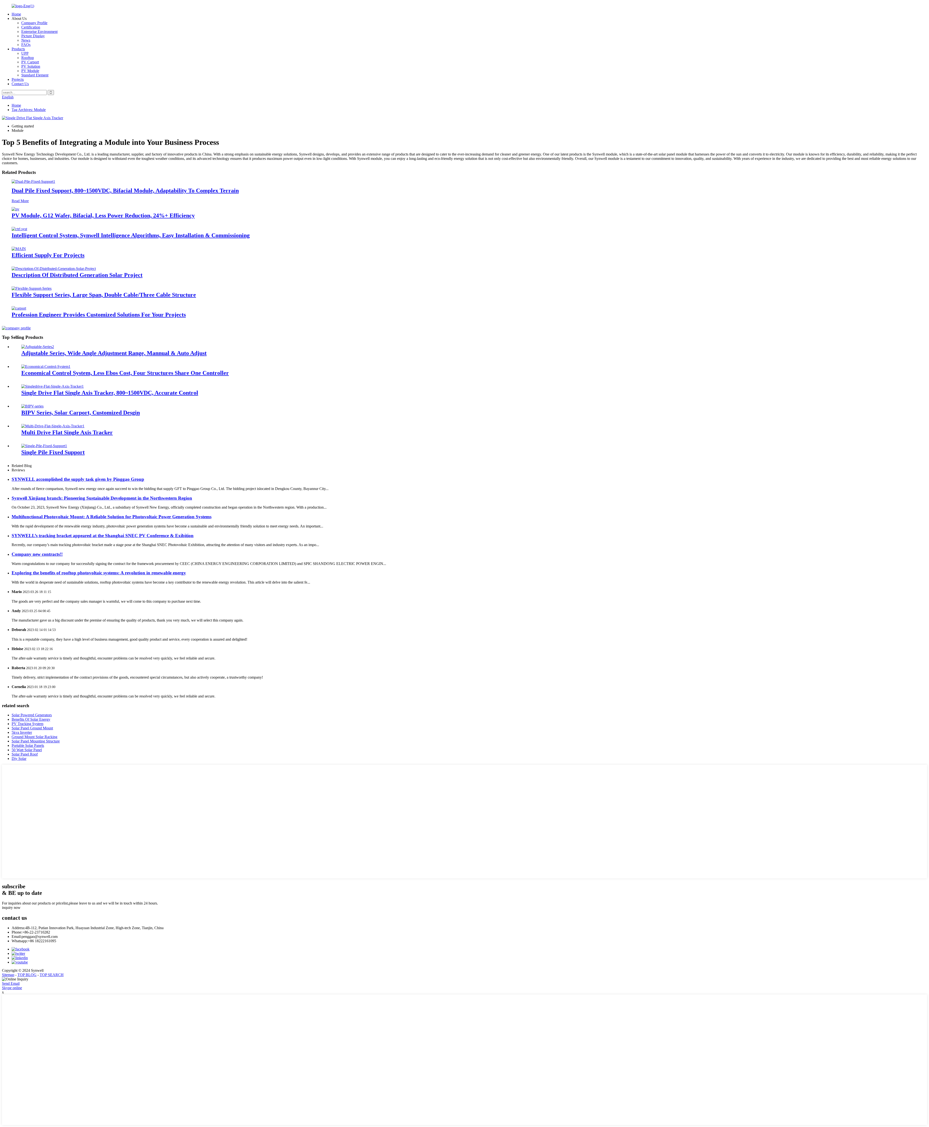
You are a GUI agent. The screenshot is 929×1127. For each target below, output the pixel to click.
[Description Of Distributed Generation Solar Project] (54, 269)
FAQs (25, 45)
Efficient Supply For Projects (48, 255)
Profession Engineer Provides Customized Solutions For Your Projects (99, 314)
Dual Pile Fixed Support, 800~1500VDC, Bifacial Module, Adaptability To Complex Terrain (125, 190)
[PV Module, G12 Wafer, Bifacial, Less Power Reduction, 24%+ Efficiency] (15, 209)
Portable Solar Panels (28, 745)
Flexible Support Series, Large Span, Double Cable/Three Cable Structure (104, 295)
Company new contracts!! (37, 554)
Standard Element (34, 75)
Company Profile (34, 23)
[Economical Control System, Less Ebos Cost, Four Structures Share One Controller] (45, 366)
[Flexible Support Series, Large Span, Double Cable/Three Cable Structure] (32, 288)
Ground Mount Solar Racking (34, 737)
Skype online (12, 988)
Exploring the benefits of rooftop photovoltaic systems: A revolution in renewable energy (99, 572)
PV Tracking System (27, 724)
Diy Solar (19, 758)
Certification (30, 27)
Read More (20, 201)
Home (16, 14)
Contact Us (20, 84)
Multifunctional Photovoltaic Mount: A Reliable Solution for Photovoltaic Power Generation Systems (111, 516)
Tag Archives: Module (29, 110)
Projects (18, 79)
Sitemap (8, 975)
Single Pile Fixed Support (53, 452)
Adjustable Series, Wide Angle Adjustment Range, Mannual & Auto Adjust (114, 353)
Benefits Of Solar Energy (31, 719)
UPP (25, 53)
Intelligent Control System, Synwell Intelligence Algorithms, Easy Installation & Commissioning (131, 235)
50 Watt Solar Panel (27, 750)
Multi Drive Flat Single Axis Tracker (67, 432)
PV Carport (30, 62)
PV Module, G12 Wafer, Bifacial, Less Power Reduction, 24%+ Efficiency (103, 215)
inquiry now (11, 907)
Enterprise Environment (39, 32)
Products (18, 49)
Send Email (11, 983)
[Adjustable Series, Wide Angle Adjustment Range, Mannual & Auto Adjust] (37, 347)
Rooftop (27, 58)
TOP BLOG (27, 975)
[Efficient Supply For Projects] (19, 249)
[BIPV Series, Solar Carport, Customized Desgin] (32, 406)
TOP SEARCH (52, 975)
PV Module (30, 71)
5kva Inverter (22, 732)
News (25, 40)
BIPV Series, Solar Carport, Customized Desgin (80, 412)
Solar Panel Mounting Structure (36, 741)
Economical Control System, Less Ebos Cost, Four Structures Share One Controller (125, 373)
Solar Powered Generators (32, 715)
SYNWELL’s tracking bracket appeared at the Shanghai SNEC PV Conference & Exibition (103, 535)
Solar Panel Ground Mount (32, 728)
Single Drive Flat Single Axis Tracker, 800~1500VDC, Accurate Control (109, 393)
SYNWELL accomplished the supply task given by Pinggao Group (78, 479)
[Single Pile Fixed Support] (44, 446)
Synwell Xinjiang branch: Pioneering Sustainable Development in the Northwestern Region (102, 498)
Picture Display (33, 36)
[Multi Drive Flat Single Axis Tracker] (52, 426)
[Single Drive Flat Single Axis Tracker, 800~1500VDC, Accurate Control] (52, 386)
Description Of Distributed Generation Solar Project (77, 275)
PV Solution (30, 66)
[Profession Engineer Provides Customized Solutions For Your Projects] (19, 308)
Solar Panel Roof (25, 754)
